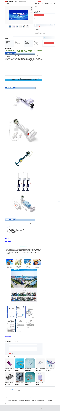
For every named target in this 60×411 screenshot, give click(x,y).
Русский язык (23, 406)
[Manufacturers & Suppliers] (9, 1)
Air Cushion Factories (14, 400)
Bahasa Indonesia (49, 406)
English (13, 406)
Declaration (37, 408)
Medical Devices (19, 390)
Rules (54, 3)
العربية (33, 406)
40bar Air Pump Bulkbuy (22, 402)
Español (16, 406)
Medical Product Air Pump (8, 402)
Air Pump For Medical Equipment (40, 400)
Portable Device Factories (21, 400)
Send (10, 353)
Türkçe (43, 406)
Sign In (35, 33)
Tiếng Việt (46, 406)
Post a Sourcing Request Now (24, 353)
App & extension (46, 3)
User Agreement (33, 408)
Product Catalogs (15, 389)
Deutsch (29, 406)
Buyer (39, 3)
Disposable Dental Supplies (38, 397)
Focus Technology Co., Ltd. (25, 408)
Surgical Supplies (7, 397)
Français (21, 406)
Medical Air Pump (34, 400)
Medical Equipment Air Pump (49, 400)
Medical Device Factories (8, 400)
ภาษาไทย (41, 406)
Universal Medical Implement (17, 397)
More (5, 403)
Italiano (26, 406)
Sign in (54, 1)
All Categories (7, 3)
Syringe (11, 397)
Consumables (6, 390)
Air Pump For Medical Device (16, 402)
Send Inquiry (49, 42)
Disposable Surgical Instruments (24, 397)
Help (42, 3)
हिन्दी (39, 406)
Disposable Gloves (32, 397)
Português (18, 406)
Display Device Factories (27, 400)
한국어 (35, 406)
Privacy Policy (40, 408)
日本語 (37, 406)
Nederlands (31, 406)
